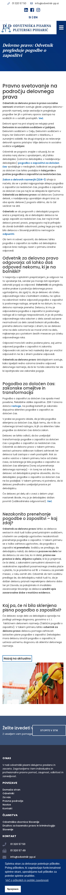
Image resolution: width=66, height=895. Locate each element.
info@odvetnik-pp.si (47, 3)
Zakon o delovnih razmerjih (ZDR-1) (24, 179)
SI (30, 17)
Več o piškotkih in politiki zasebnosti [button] (27, 880)
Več (41, 118)
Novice (7, 804)
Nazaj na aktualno (17, 658)
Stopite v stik (49, 730)
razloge (16, 406)
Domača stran (11, 789)
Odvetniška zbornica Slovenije (21, 822)
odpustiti (8, 234)
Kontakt (7, 808)
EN (36, 17)
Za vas (7, 797)
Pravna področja (13, 801)
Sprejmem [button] (12, 889)
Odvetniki (8, 793)
